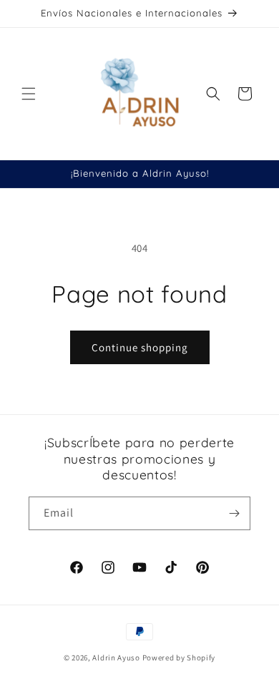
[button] (28, 93)
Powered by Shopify (179, 658)
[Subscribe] (234, 513)
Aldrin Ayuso (117, 658)
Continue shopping (140, 347)
